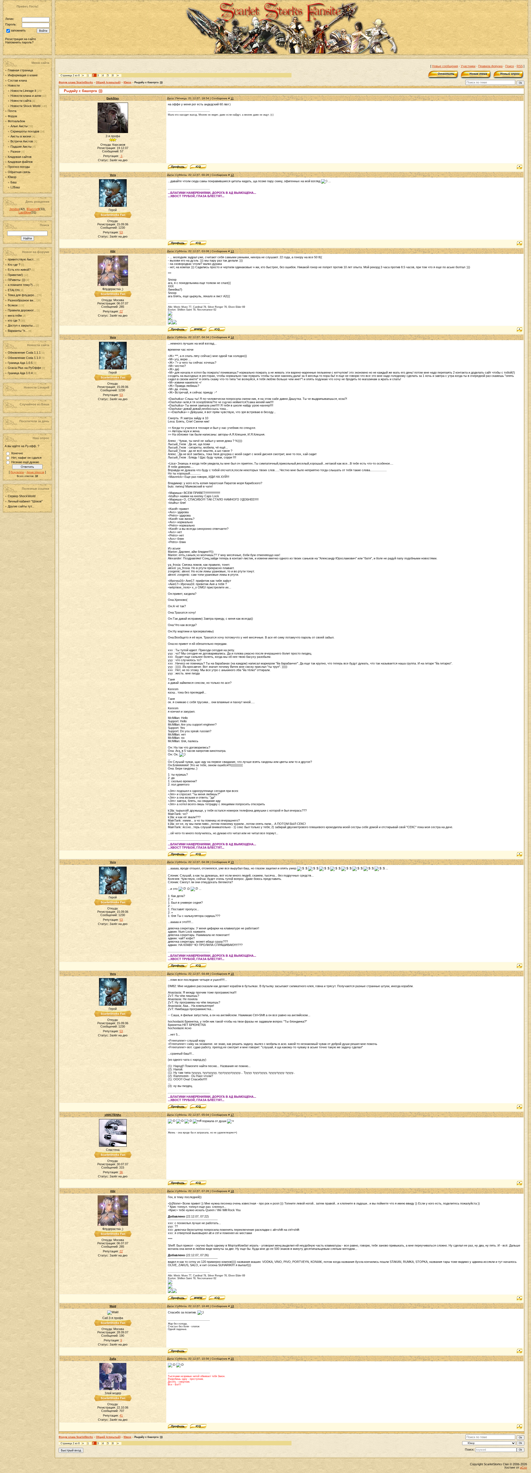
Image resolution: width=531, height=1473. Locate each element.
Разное (15, 151)
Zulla (113, 1358)
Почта (12, 111)
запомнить (18, 30)
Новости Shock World (25, 106)
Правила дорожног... (22, 310)
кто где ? (14, 320)
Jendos (14, 209)
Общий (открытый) (108, 82)
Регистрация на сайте (20, 39)
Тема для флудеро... (22, 295)
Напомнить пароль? (19, 42)
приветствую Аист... (22, 259)
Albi (112, 251)
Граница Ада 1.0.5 (20, 362)
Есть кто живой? (19, 269)
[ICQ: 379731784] (198, 1183)
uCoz (523, 1467)
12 (232, 174)
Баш (14, 182)
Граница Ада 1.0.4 (20, 373)
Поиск (509, 66)
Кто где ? (14, 264)
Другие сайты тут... (21, 506)
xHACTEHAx (113, 1114)
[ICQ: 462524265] (198, 167)
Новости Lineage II (23, 90)
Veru (113, 174)
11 (232, 98)
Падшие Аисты (21, 146)
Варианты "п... (18, 330)
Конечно (17, 453)
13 (232, 251)
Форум (12, 116)
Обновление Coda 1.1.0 (24, 357)
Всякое (13, 305)
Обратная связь (19, 172)
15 (232, 862)
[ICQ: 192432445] (217, 330)
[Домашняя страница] (198, 330)
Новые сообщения (445, 66)
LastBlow (25, 212)
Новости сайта (21, 100)
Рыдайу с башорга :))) (148, 82)
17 (232, 1114)
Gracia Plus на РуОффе (25, 367)
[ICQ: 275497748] (198, 1427)
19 (232, 1306)
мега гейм (15, 315)
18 (232, 1191)
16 (232, 973)
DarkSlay (112, 98)
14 (232, 337)
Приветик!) (15, 275)
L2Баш (15, 187)
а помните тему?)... (21, 284)
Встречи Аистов (22, 141)
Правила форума (490, 66)
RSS (520, 66)
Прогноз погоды (19, 166)
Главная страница (20, 70)
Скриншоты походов (25, 131)
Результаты (17, 472)
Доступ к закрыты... (21, 325)
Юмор (12, 177)
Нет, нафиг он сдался (26, 457)
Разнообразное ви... (22, 300)
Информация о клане (23, 75)
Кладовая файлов (20, 161)
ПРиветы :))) (16, 279)
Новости (14, 85)
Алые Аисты (19, 126)
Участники (468, 66)
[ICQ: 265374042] (198, 243)
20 (232, 1358)
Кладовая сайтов (20, 156)
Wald (113, 1306)
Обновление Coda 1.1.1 (24, 352)
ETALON (14, 290)
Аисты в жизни (21, 136)
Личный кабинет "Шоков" (25, 501)
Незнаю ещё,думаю (25, 462)
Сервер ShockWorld (21, 496)
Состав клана (17, 80)
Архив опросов (35, 472)
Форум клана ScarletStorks (76, 82)
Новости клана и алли (26, 95)
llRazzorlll (33, 209)
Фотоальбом (16, 121)
